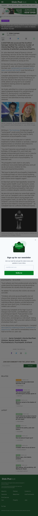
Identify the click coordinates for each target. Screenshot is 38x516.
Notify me (19, 273)
